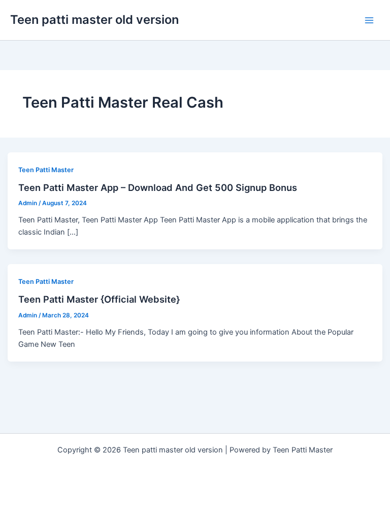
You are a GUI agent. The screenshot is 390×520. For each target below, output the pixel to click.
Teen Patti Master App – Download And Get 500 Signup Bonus (157, 187)
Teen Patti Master (46, 170)
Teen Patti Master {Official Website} (99, 299)
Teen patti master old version (94, 19)
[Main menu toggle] (369, 20)
